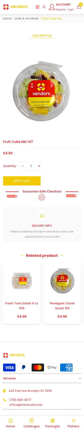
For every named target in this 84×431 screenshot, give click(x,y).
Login (71, 9)
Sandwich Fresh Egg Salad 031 (62, 305)
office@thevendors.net (25, 405)
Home (7, 18)
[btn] (37, 7)
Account (63, 4)
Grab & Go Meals (27, 18)
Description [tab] (42, 36)
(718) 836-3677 (20, 400)
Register (60, 9)
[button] (79, 7)
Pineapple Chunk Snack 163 (22, 305)
